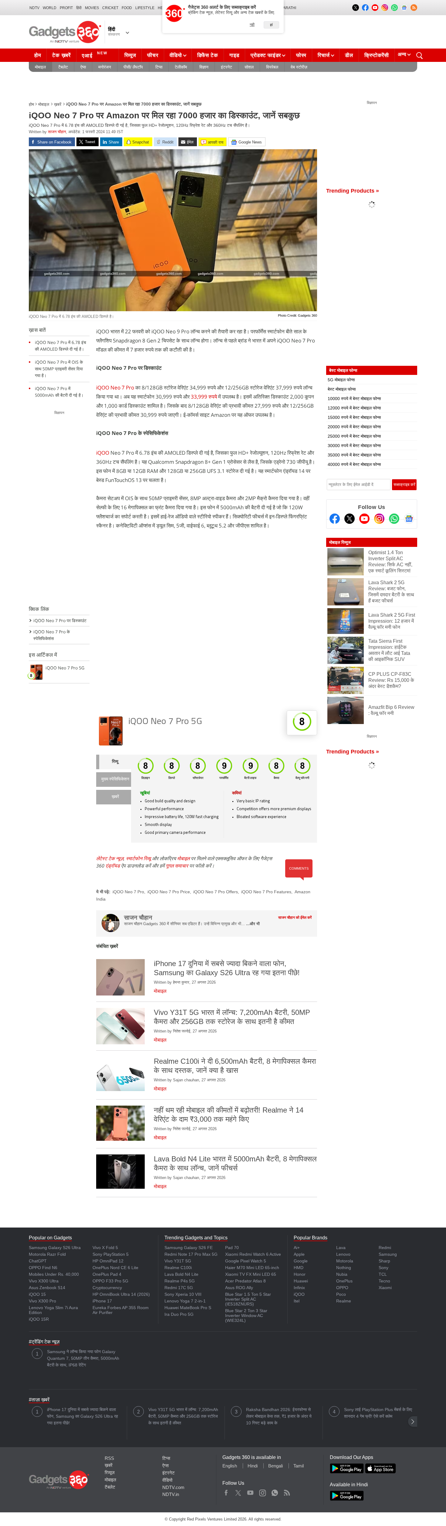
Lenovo (343, 1254)
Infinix (299, 1287)
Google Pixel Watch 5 (245, 1260)
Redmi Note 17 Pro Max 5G (191, 1254)
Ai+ (297, 1247)
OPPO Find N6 (43, 1267)
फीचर (152, 55)
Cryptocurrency (107, 1287)
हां (271, 25)
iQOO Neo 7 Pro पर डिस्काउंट (59, 620)
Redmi (385, 1247)
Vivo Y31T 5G (177, 1260)
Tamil (298, 1465)
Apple (299, 1254)
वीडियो (176, 55)
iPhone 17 (102, 1301)
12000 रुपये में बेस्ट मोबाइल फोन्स (354, 408)
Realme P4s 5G (179, 1280)
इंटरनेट (226, 67)
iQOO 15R (39, 1319)
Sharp (384, 1260)
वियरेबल (272, 67)
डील (349, 55)
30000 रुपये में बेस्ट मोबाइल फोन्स (354, 445)
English (229, 1465)
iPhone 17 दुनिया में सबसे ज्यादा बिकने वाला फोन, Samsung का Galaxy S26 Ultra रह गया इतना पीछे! (82, 1416)
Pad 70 (232, 1247)
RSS (109, 1458)
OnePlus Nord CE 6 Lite (115, 1267)
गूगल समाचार (177, 865)
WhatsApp (275, 1491)
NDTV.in (170, 1494)
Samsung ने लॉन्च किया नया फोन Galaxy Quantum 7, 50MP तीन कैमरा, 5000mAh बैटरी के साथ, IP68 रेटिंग (83, 1358)
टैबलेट (63, 67)
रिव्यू (115, 762)
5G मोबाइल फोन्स (341, 379)
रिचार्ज (324, 55)
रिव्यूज (130, 55)
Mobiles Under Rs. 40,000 (54, 1274)
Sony (383, 1267)
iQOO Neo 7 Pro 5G (165, 721)
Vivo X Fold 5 (105, 1247)
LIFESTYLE (144, 8)
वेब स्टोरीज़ (299, 67)
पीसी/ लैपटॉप (133, 67)
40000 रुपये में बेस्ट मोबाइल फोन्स (354, 464)
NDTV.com (173, 1487)
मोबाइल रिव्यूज (340, 542)
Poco (341, 1294)
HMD (298, 1267)
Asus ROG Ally (239, 1287)
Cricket (110, 8)
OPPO (342, 1287)
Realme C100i (178, 1267)
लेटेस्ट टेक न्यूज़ (109, 858)
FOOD (127, 8)
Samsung (388, 1254)
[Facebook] (334, 519)
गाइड (234, 55)
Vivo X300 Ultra (44, 1280)
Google (301, 1260)
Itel (296, 1301)
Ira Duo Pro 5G (179, 1314)
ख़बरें (57, 104)
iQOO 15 (37, 1294)
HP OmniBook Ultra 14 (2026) (121, 1294)
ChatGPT (38, 1260)
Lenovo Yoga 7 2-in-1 (185, 1301)
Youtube (250, 1491)
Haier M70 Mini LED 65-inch (252, 1267)
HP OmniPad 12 (108, 1260)
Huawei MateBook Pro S (187, 1307)
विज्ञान (203, 67)
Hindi (253, 1465)
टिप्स (158, 67)
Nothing (343, 1267)
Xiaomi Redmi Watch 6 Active (253, 1254)
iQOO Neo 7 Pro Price (168, 891)
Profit (66, 8)
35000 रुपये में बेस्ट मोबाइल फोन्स (354, 455)
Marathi (288, 8)
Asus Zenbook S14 (47, 1287)
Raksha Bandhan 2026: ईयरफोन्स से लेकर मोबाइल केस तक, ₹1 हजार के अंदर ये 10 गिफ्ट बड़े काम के (279, 1416)
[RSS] (414, 7)
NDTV (34, 8)
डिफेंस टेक (207, 55)
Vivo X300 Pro (42, 1301)
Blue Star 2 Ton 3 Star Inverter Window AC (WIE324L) (246, 1315)
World (49, 8)
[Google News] (409, 519)
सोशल (249, 67)
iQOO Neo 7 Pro (115, 387)
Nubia (341, 1274)
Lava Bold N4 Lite (181, 1274)
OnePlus (344, 1280)
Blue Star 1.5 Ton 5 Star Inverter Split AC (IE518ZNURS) (248, 1299)
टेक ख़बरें (61, 55)
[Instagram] (379, 519)
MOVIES (92, 8)
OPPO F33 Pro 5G (110, 1280)
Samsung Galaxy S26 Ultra (55, 1247)
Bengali (275, 1465)
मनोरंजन (104, 67)
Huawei (301, 1280)
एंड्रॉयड (113, 865)
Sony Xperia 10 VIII (182, 1294)
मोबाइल (40, 67)
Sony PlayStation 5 (111, 1254)
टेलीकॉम (181, 67)
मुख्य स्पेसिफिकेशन (115, 779)
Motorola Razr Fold (47, 1254)
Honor (300, 1274)
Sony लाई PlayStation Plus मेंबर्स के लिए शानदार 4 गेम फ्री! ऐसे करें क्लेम (378, 1413)
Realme (343, 1301)
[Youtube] (364, 519)
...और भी (253, 923)
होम (37, 55)
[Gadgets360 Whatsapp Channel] (394, 519)
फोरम (301, 55)
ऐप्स (83, 67)
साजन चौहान (57, 132)
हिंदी (79, 8)
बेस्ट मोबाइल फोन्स (342, 389)
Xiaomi (385, 1287)
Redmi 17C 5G (178, 1287)
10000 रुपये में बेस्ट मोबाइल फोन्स (354, 398)
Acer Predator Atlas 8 (245, 1280)
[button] (412, 1421)
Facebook (226, 1491)
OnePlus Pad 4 (107, 1274)
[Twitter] (349, 519)
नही (252, 24)
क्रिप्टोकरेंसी (376, 55)
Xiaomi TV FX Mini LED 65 (250, 1274)
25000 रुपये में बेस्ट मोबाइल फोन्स (354, 436)
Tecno (384, 1280)
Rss (286, 1491)
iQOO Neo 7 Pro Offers (215, 891)
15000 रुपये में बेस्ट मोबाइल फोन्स (354, 417)
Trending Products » (352, 191)
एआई (94, 55)
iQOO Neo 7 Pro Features (266, 891)
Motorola (344, 1260)
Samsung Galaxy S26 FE (188, 1247)
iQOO (102, 452)
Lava (341, 1247)
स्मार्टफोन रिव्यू (138, 858)
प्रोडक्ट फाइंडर (266, 55)
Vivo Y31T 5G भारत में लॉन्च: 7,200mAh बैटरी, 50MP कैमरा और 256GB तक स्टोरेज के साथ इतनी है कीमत (183, 1416)
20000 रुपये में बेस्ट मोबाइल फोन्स (354, 426)
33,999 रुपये (204, 396)
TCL (383, 1274)
